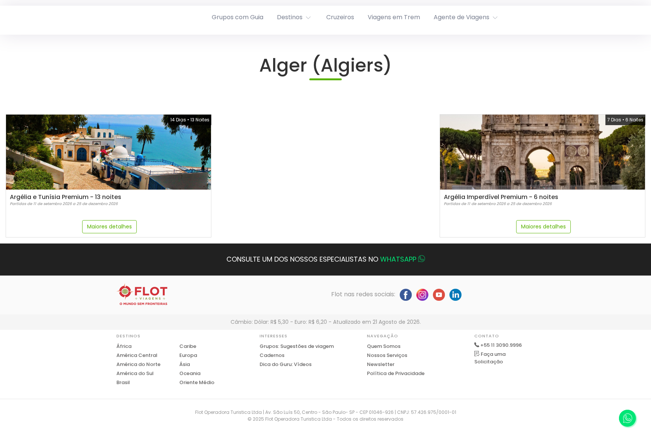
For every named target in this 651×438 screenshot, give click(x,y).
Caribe (187, 346)
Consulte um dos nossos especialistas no (321, 259)
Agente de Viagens (461, 17)
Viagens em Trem (394, 17)
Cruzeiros (340, 17)
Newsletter (380, 364)
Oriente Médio (196, 382)
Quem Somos (383, 346)
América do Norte (138, 364)
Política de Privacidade (396, 373)
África (123, 346)
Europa (188, 355)
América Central (136, 355)
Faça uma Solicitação (490, 358)
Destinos (290, 17)
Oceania (189, 373)
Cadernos (272, 355)
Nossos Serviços (387, 355)
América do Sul (135, 373)
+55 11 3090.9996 (501, 345)
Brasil (123, 382)
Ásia (184, 364)
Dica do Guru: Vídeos (286, 364)
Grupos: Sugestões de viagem (297, 346)
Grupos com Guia (237, 17)
